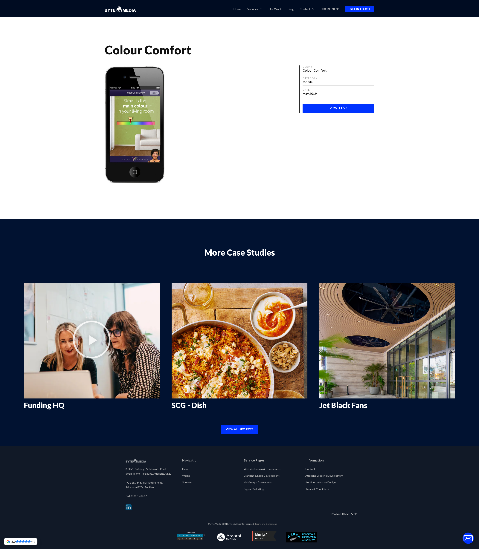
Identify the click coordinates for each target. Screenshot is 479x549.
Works (186, 475)
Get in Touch (360, 9)
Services (187, 482)
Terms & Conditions (317, 489)
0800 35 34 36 (330, 9)
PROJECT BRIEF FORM (343, 513)
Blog (291, 9)
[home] (120, 9)
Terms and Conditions (266, 523)
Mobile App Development (259, 482)
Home (237, 9)
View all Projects (239, 429)
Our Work (275, 9)
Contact (310, 468)
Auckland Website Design (320, 482)
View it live (338, 108)
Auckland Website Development (324, 475)
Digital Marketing (254, 489)
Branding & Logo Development (262, 475)
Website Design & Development (263, 468)
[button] (255, 9)
